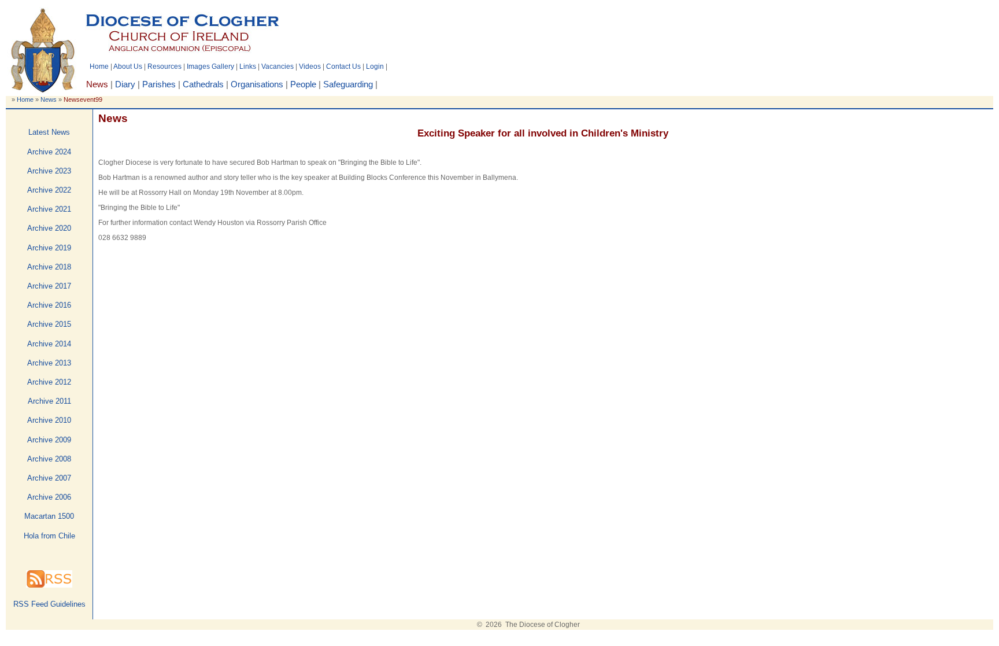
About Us (127, 66)
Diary (125, 84)
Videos (310, 66)
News (48, 99)
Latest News (49, 132)
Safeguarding (348, 84)
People (303, 84)
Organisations (257, 84)
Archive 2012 (49, 382)
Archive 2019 (49, 247)
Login (375, 66)
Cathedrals (203, 84)
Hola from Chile (49, 535)
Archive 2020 (49, 228)
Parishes (159, 84)
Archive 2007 (49, 478)
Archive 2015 (49, 324)
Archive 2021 (49, 209)
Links (247, 66)
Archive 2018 (49, 267)
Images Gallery (210, 66)
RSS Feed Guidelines (49, 604)
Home (99, 66)
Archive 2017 (49, 286)
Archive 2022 (49, 190)
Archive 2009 (49, 439)
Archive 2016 (49, 305)
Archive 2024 (49, 151)
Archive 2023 (49, 171)
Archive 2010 (49, 420)
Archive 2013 (49, 363)
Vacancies (277, 66)
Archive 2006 (49, 497)
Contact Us (343, 66)
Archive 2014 (49, 343)
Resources (164, 66)
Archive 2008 (49, 459)
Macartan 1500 (49, 516)
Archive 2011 (49, 401)
